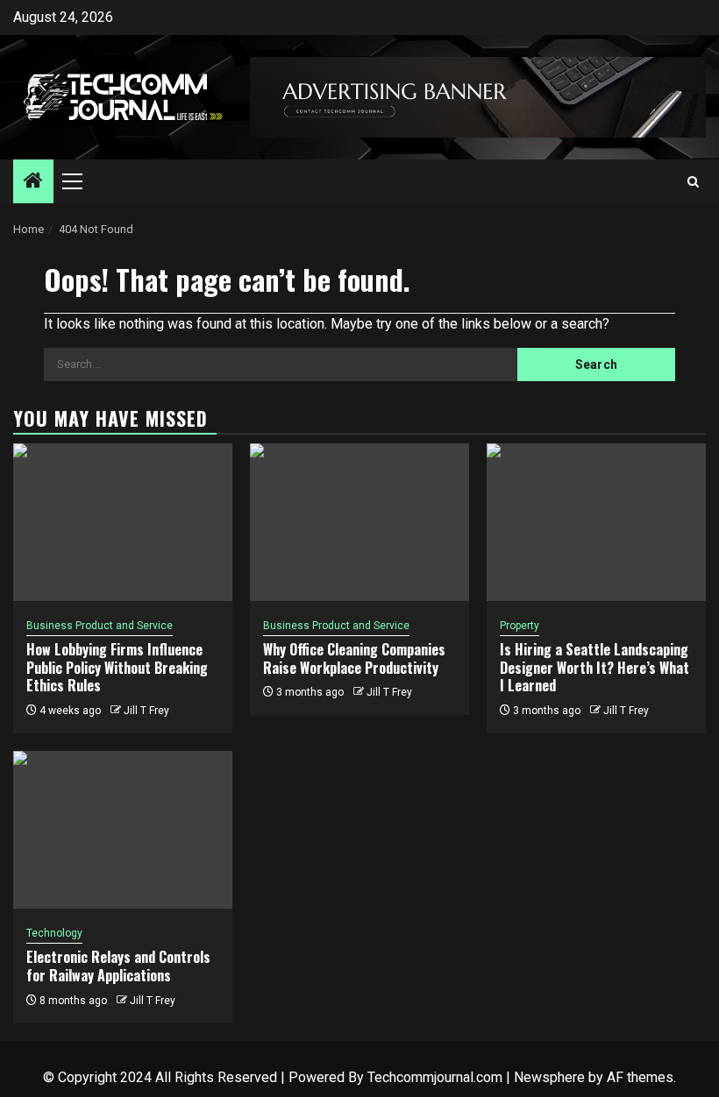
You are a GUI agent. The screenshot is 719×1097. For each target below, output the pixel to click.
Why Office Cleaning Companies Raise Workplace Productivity (354, 658)
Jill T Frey (146, 710)
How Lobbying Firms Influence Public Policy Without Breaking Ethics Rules (117, 668)
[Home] (33, 182)
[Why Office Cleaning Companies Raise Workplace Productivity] (359, 522)
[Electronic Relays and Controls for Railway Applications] (122, 830)
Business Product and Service (99, 625)
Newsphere (549, 1077)
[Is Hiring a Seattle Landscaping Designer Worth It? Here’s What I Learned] (596, 522)
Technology (54, 933)
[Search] (693, 182)
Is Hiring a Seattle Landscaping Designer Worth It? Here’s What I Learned (594, 668)
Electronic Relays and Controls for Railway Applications (118, 966)
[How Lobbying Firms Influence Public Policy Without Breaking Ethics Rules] (122, 522)
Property (519, 625)
